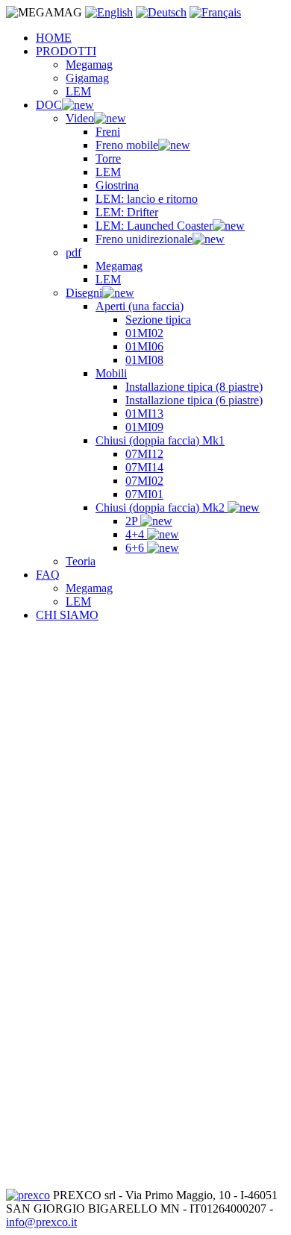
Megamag (89, 64)
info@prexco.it (41, 1222)
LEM (78, 91)
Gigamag (87, 78)
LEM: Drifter (127, 212)
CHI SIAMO (67, 615)
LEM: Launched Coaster (154, 225)
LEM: (147, 198)
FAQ (48, 574)
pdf (73, 252)
